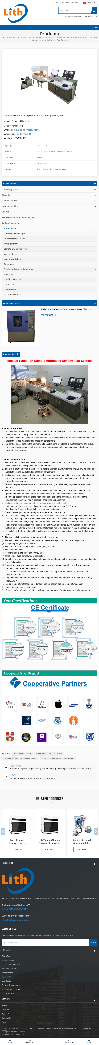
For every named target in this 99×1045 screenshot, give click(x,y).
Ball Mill (5, 212)
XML (12, 1034)
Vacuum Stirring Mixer (11, 989)
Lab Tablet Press (9, 993)
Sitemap (5, 1034)
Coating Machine (10, 206)
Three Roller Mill (11, 244)
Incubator (8, 274)
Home (7, 37)
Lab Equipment (20, 37)
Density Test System (22, 754)
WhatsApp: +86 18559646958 (67, 2)
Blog (4, 1022)
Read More (17, 849)
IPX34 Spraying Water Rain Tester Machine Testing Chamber (66, 309)
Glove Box (6, 195)
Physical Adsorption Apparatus (43, 37)
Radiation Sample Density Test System (58, 758)
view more (47, 315)
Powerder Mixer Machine (15, 239)
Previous (3, 831)
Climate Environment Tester (16, 249)
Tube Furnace (7, 973)
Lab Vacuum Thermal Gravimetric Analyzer (17, 841)
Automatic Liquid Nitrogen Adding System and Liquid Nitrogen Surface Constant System (49, 842)
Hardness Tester (11, 294)
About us (6, 1014)
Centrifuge (9, 264)
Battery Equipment (10, 223)
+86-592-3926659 (14, 909)
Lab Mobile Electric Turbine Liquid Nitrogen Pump (82, 842)
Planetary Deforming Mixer (16, 234)
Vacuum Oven (10, 254)
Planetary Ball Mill (9, 968)
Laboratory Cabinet (13, 259)
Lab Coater (6, 981)
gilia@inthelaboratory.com (16, 920)
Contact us (6, 1018)
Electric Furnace (90, 16)
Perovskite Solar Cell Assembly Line (18, 217)
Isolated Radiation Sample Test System (21, 758)
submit (93, 942)
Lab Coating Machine (72, 16)
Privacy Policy (22, 1034)
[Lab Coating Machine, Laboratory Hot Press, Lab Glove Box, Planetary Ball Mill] (16, 13)
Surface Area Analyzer (11, 985)
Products (6, 1010)
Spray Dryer (9, 284)
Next (96, 831)
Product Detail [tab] (10, 354)
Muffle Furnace (8, 960)
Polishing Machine (12, 279)
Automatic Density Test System (49, 754)
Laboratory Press (10, 190)
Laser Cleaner (10, 289)
